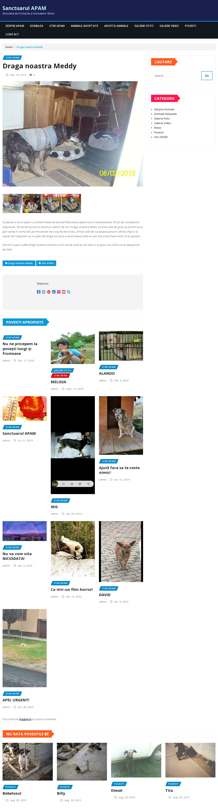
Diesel (116, 790)
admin (6, 360)
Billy (61, 793)
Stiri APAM (57, 26)
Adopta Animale (116, 26)
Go (207, 76)
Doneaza (36, 26)
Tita (169, 790)
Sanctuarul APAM (24, 8)
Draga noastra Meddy (30, 47)
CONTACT (12, 34)
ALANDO (107, 373)
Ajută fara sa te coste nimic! (119, 470)
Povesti (190, 26)
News (157, 128)
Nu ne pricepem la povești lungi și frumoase (20, 348)
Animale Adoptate (84, 26)
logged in (25, 719)
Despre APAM (15, 26)
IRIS (54, 506)
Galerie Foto (143, 26)
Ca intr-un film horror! (72, 589)
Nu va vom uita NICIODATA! (17, 556)
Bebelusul (12, 793)
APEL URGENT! (16, 699)
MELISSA (58, 381)
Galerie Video (169, 26)
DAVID (105, 594)
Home (9, 47)
